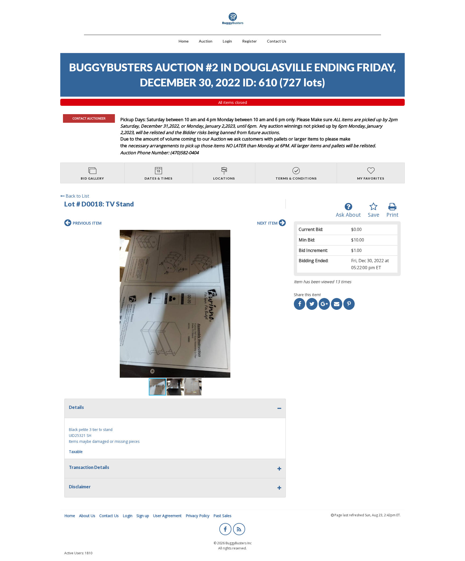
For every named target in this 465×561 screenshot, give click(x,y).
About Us (87, 515)
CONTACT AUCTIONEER (88, 118)
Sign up (142, 515)
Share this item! (307, 294)
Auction (205, 41)
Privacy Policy (197, 515)
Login (227, 41)
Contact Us (276, 41)
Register (249, 41)
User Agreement (167, 515)
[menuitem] (184, 40)
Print (392, 214)
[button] (175, 304)
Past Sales (222, 515)
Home (184, 41)
